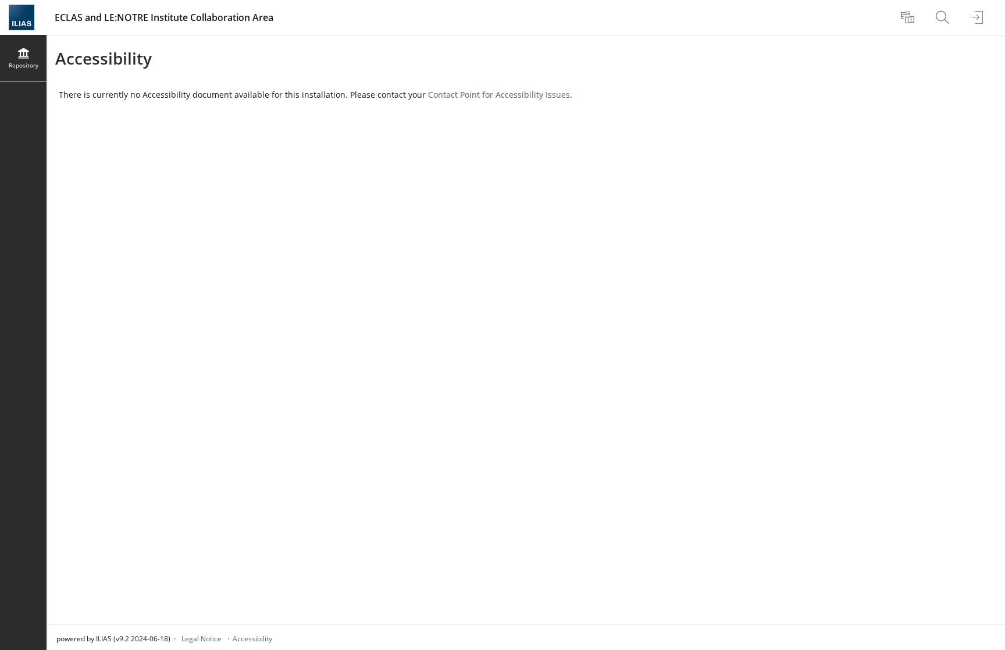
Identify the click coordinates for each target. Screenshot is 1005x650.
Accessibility (252, 639)
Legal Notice (201, 639)
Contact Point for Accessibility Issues (499, 94)
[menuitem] (909, 17)
